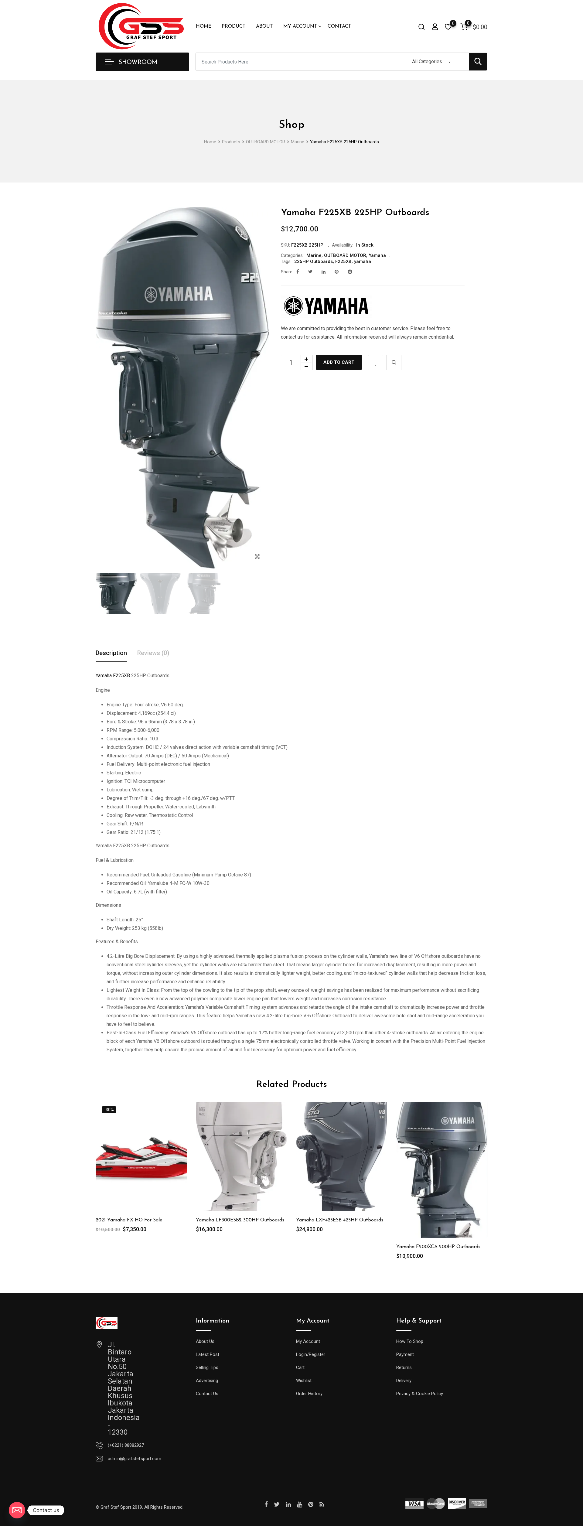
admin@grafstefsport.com (134, 1458)
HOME (203, 26)
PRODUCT (234, 26)
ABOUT (264, 26)
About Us (205, 1341)
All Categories (427, 61)
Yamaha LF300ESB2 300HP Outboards (240, 1220)
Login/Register (310, 1354)
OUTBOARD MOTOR (345, 255)
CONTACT (339, 26)
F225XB (343, 261)
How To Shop (409, 1341)
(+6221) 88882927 (126, 1445)
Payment (405, 1354)
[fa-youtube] (299, 1504)
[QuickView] (393, 362)
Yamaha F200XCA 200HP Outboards (438, 1246)
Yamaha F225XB (113, 675)
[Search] (421, 26)
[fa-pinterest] (337, 272)
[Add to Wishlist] (375, 362)
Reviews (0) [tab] (153, 653)
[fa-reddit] (350, 272)
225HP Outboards (313, 261)
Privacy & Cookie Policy (419, 1393)
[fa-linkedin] (324, 272)
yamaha (362, 261)
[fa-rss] (321, 1504)
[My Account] (435, 26)
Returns (404, 1367)
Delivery (403, 1380)
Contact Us (207, 1393)
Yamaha (377, 255)
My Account (308, 1341)
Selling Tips (207, 1367)
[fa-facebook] (297, 272)
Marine (314, 255)
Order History (309, 1393)
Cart (300, 1367)
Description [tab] (111, 653)
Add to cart (338, 362)
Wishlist (304, 1380)
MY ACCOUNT (300, 26)
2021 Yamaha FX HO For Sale (129, 1220)
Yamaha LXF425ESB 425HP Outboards (339, 1220)
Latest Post (207, 1354)
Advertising (207, 1380)
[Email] (17, 1510)
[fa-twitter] (310, 272)
